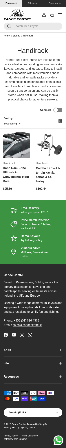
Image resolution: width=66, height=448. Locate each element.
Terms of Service (29, 435)
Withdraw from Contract (15, 439)
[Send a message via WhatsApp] (58, 440)
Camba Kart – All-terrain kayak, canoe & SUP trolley (48, 175)
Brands (16, 35)
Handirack (28, 35)
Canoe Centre (19, 424)
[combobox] (33, 26)
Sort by (8, 118)
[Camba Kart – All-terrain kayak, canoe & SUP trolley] (49, 145)
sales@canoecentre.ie (27, 324)
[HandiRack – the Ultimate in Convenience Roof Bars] (16, 144)
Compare (45, 109)
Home (7, 35)
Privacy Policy (11, 435)
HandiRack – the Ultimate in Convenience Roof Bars (16, 174)
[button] (52, 15)
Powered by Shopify (37, 424)
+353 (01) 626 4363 (26, 320)
